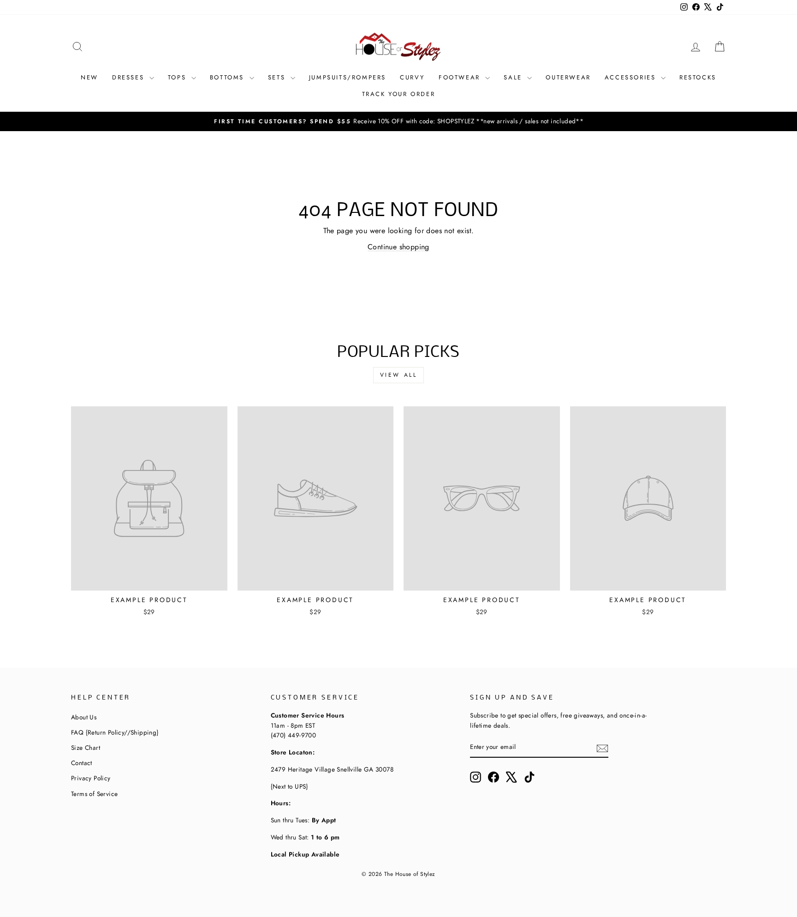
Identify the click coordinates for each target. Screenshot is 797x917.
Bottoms (228, 77)
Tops (178, 77)
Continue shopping (398, 246)
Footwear (461, 77)
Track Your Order (398, 94)
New (89, 77)
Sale (514, 77)
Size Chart (85, 747)
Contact (81, 762)
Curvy (412, 77)
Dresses (129, 77)
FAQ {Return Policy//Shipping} (115, 732)
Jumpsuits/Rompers (347, 77)
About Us (83, 717)
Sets (278, 77)
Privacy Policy (91, 778)
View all (398, 375)
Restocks (697, 77)
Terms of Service (94, 793)
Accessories (632, 77)
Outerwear (568, 77)
